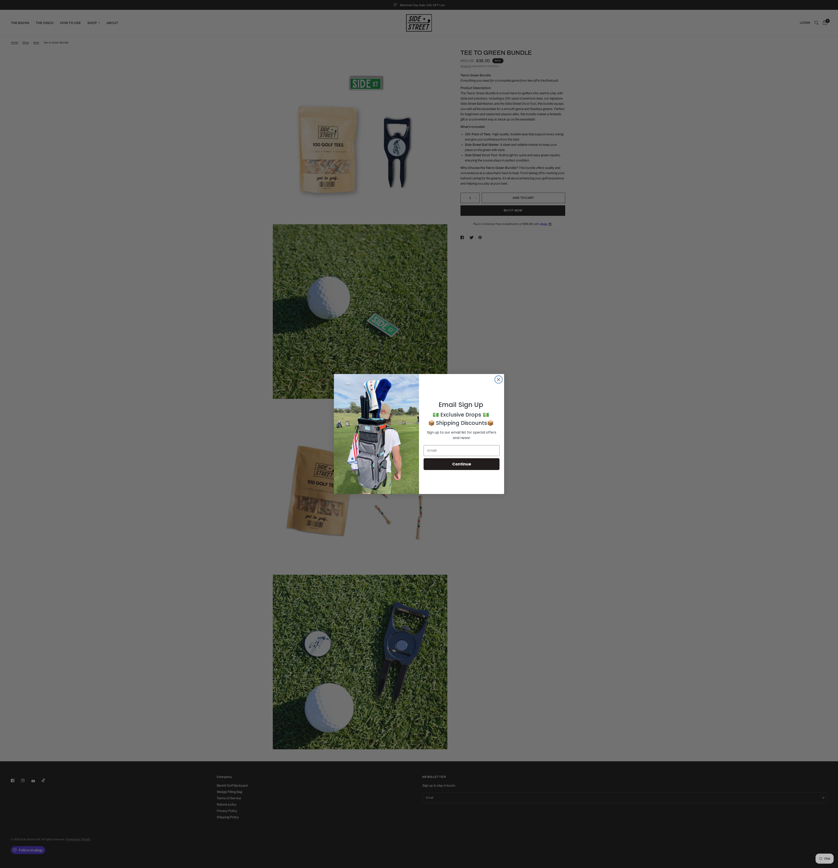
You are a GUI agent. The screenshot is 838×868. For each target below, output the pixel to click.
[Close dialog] (498, 379)
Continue (461, 464)
